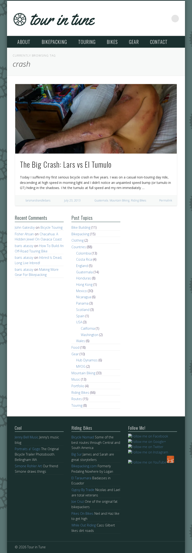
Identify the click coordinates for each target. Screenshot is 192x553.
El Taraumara (81, 478)
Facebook (146, 18)
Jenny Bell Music (26, 437)
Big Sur (76, 454)
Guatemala (101, 200)
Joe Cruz (77, 501)
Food (75, 347)
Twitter (155, 18)
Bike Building (80, 227)
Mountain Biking (119, 200)
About (23, 41)
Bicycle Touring (52, 227)
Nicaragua (83, 297)
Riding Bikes (138, 200)
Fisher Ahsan (24, 234)
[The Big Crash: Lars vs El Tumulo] (96, 119)
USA (79, 322)
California (88, 328)
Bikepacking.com (84, 466)
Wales (80, 341)
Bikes (112, 41)
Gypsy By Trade (82, 489)
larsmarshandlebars (38, 200)
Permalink (165, 200)
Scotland (82, 309)
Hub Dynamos (87, 360)
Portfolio (77, 386)
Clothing (77, 240)
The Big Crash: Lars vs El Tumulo (65, 164)
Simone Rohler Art (28, 466)
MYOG (80, 366)
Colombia (83, 253)
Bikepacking (54, 41)
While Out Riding (83, 525)
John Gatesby (25, 227)
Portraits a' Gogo (27, 449)
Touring (87, 41)
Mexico (81, 291)
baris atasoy (24, 246)
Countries (78, 247)
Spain (80, 316)
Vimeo (165, 18)
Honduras (83, 278)
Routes (76, 399)
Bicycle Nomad (82, 437)
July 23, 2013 (72, 200)
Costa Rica (84, 259)
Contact (159, 41)
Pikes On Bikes (82, 513)
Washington (89, 335)
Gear (134, 41)
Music (75, 379)
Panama (82, 303)
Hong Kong (84, 284)
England (82, 265)
